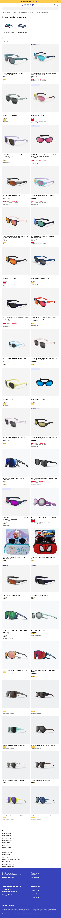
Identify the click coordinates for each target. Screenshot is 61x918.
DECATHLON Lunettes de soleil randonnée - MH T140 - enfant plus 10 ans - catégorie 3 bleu (15, 237)
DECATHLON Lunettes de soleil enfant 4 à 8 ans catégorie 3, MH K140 (14, 74)
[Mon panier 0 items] (57, 5)
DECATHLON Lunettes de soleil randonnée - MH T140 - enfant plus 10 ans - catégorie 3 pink (15, 438)
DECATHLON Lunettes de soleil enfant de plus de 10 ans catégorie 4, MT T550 (16, 196)
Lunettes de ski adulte (9, 32)
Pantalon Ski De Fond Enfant (8, 864)
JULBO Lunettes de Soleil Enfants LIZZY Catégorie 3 (15, 670)
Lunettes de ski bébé (22, 32)
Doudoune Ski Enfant (6, 833)
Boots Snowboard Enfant (7, 840)
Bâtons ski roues (5, 845)
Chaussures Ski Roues (7, 852)
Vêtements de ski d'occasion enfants (10, 838)
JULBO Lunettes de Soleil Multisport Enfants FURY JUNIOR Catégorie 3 (15, 479)
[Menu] (3, 5)
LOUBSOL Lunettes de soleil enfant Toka (41, 780)
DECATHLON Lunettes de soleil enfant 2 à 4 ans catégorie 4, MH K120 (42, 196)
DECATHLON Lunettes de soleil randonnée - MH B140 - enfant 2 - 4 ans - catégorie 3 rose (44, 359)
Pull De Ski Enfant (6, 842)
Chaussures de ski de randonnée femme (11, 859)
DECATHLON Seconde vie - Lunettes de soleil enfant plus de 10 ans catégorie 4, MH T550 (43, 594)
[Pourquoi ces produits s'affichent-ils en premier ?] (3, 41)
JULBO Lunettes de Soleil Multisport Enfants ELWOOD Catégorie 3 (44, 479)
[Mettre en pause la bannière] (56, 1)
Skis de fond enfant (6, 835)
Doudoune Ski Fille (6, 854)
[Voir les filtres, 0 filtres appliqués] (4, 38)
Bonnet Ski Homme (6, 861)
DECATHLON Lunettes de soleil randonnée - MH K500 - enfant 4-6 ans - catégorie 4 (44, 398)
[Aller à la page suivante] (35, 825)
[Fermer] (58, 1)
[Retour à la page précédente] (26, 825)
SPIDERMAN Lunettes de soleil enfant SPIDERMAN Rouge (43, 558)
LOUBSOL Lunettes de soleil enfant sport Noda (42, 710)
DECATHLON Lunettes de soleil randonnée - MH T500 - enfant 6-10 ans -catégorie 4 (44, 74)
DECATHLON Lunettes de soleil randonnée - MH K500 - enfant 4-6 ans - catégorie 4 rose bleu (44, 155)
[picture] (16, 58)
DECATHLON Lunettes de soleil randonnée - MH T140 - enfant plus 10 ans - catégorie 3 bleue (44, 277)
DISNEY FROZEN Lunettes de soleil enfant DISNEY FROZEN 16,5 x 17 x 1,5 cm (14, 558)
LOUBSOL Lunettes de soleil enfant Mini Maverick (43, 745)
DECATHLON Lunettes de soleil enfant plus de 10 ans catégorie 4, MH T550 (15, 318)
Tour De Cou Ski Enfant (7, 843)
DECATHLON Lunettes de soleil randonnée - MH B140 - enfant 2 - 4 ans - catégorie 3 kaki (15, 114)
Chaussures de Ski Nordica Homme (9, 856)
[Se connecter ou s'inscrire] (54, 5)
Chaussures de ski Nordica (8, 862)
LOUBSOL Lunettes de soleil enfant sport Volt (14, 745)
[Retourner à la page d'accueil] (29, 5)
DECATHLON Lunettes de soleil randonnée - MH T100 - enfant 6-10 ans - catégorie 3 (44, 438)
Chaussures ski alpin (6, 847)
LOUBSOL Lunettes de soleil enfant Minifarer (13, 780)
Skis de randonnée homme (8, 857)
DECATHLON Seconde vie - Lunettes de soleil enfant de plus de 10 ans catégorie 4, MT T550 (16, 594)
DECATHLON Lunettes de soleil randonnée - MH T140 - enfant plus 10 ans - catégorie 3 (44, 318)
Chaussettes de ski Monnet (8, 866)
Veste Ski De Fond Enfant (7, 849)
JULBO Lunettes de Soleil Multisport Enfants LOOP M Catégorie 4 (43, 518)
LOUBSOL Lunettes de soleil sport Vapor (12, 710)
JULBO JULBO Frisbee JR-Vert (38, 630)
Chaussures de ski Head (7, 850)
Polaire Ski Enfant (6, 837)
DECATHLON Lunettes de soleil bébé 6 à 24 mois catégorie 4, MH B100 (14, 359)
